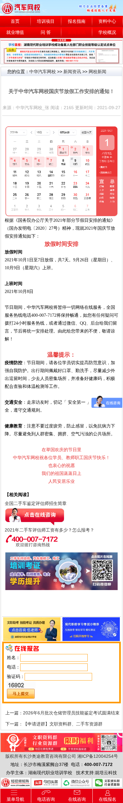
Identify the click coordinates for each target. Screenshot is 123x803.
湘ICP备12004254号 (97, 756)
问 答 (46, 32)
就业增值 (15, 32)
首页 (15, 21)
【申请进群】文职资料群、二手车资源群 (62, 723)
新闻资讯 (76, 32)
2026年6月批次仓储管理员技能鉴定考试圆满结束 (71, 712)
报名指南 (76, 21)
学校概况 (107, 32)
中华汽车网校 (42, 71)
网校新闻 (97, 71)
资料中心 (107, 21)
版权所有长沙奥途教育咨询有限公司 (40, 756)
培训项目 (46, 21)
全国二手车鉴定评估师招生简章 (36, 503)
